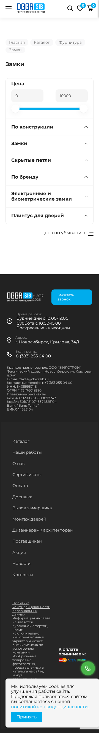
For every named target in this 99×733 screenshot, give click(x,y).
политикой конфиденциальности (49, 706)
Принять (26, 717)
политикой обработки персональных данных (50, 436)
